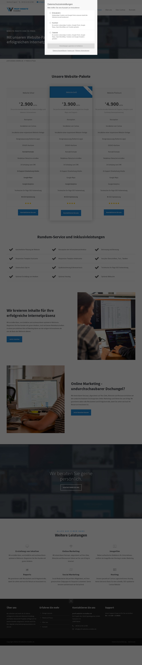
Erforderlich (70, 15)
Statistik (68, 36)
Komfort (68, 25)
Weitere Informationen (82, 50)
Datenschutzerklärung (60, 50)
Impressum (71, 50)
